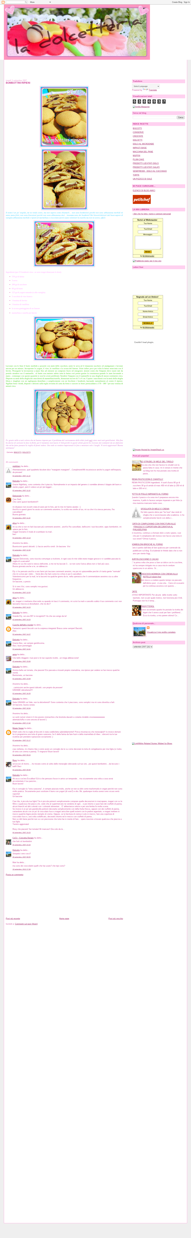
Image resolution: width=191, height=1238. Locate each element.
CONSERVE (138, 132)
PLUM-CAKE (138, 159)
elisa (15, 523)
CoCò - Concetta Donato (23, 838)
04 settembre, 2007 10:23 (22, 832)
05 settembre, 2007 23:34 (22, 845)
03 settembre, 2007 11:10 (21, 476)
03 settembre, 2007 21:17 (22, 740)
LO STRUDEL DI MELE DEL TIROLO (157, 462)
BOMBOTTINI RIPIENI (18, 82)
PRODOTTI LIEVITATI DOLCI (146, 163)
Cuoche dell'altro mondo (23, 625)
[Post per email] (6, 452)
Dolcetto (16, 481)
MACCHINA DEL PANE (143, 152)
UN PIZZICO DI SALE (142, 179)
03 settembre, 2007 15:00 (22, 661)
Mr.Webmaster (148, 256)
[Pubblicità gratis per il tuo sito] (147, 261)
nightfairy (16, 466)
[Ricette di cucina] (142, 203)
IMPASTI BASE (140, 148)
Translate (153, 90)
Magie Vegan (18, 728)
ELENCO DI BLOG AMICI (144, 190)
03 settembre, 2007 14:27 (22, 634)
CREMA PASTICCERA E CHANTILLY (147, 479)
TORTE (136, 175)
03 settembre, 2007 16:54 (22, 708)
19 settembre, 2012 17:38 (22, 869)
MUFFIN (136, 155)
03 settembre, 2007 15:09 (22, 678)
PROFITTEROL (147, 606)
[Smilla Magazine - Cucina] (141, 107)
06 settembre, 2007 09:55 (22, 857)
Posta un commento (14, 875)
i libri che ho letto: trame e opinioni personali (152, 214)
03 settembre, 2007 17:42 (22, 723)
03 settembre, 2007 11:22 (21, 490)
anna (15, 654)
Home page (64, 918)
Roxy (15, 760)
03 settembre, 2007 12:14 (22, 538)
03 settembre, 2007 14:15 (22, 607)
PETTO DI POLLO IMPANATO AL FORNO (149, 494)
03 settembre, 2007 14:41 (22, 649)
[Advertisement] (95, 66)
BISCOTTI (17, 452)
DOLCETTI (26, 452)
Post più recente (13, 918)
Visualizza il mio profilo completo (161, 632)
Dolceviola (17, 496)
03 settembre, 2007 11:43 (21, 518)
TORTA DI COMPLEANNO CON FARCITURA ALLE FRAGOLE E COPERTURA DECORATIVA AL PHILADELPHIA (153, 527)
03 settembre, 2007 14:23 (22, 619)
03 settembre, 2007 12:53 (22, 592)
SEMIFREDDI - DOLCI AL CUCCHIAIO (150, 171)
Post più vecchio (115, 918)
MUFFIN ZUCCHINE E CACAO (144, 559)
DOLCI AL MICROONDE (143, 144)
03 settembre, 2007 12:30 (22, 550)
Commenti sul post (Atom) (26, 924)
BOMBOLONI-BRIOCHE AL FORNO (147, 544)
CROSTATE (138, 136)
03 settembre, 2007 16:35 (22, 693)
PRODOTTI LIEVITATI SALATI (146, 167)
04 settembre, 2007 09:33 (22, 755)
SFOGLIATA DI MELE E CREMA (155, 509)
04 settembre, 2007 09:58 (22, 770)
